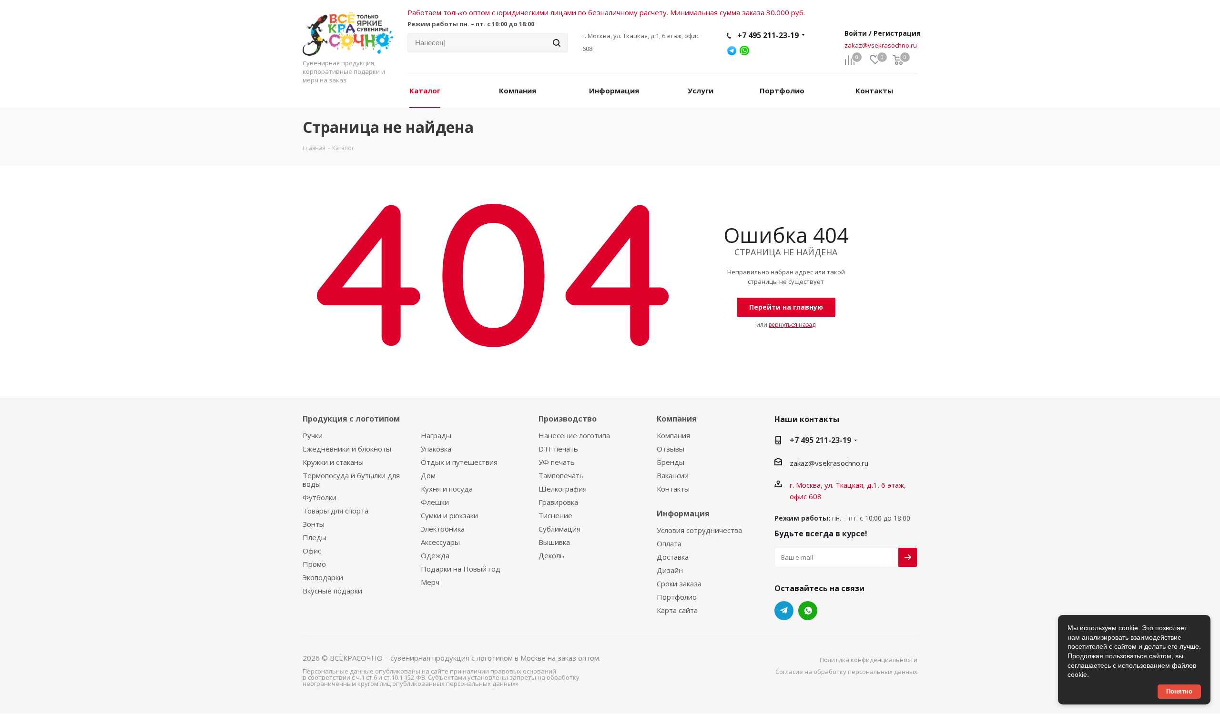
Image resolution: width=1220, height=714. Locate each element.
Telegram (783, 610)
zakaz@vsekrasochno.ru (880, 45)
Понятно (1179, 691)
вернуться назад (792, 325)
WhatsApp (807, 610)
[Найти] (556, 42)
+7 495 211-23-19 (768, 35)
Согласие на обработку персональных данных (846, 671)
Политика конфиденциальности (868, 659)
